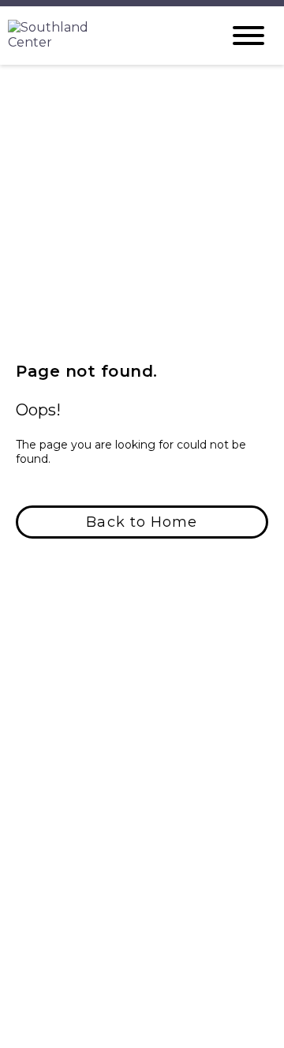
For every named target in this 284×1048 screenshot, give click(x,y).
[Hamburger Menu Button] (248, 35)
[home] (102, 36)
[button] (142, 522)
